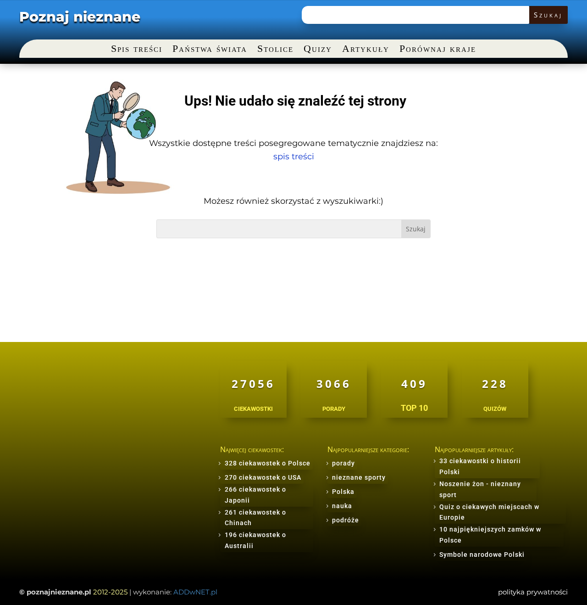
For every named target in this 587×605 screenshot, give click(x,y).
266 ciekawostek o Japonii (255, 495)
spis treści (293, 156)
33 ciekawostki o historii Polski (480, 466)
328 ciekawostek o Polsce (267, 463)
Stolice (275, 49)
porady (343, 463)
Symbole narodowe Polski (482, 554)
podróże (345, 520)
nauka (342, 506)
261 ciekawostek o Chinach (255, 518)
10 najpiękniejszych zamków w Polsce (490, 535)
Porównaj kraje (437, 49)
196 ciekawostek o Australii (255, 540)
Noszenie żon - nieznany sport (480, 489)
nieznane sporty (359, 477)
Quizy (318, 49)
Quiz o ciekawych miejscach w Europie (489, 512)
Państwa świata (209, 49)
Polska (343, 491)
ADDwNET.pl (195, 592)
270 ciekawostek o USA (263, 477)
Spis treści (136, 49)
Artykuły (365, 49)
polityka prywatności (533, 592)
